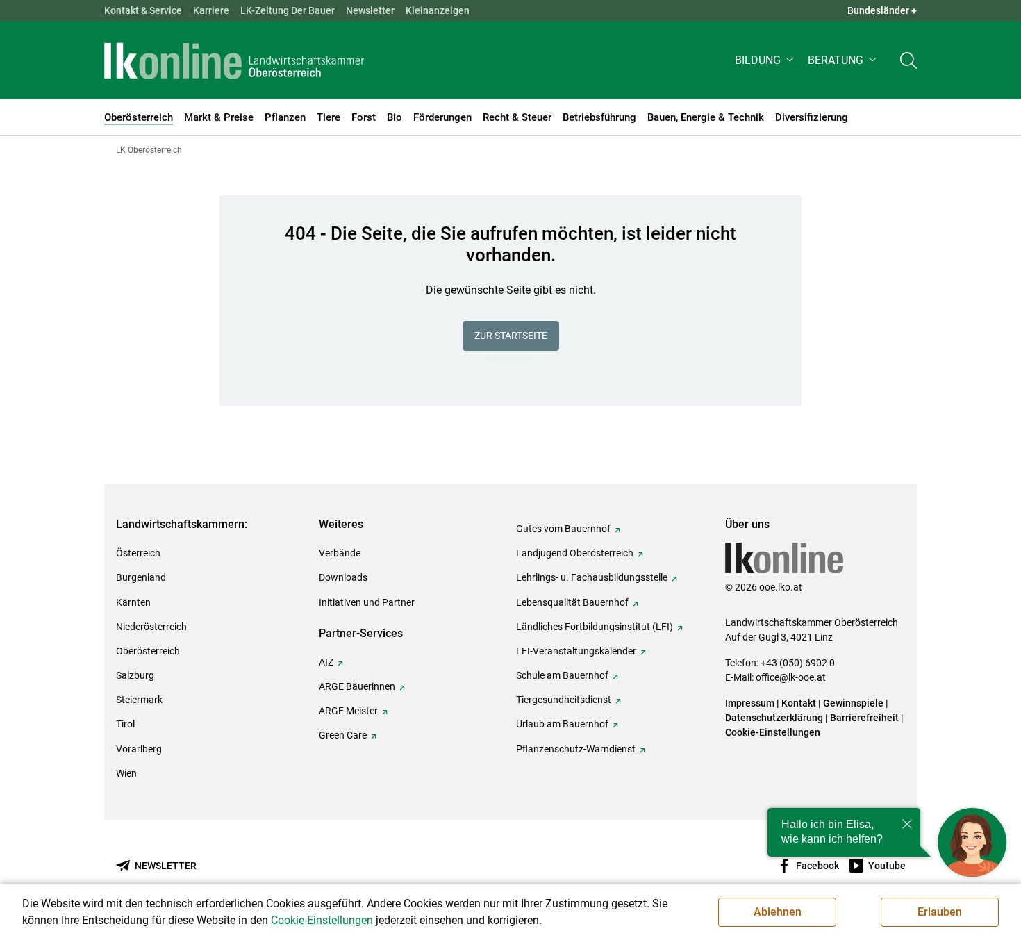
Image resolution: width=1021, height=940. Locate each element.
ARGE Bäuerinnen (357, 686)
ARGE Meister (348, 710)
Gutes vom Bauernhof (563, 528)
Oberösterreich (148, 651)
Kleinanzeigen (438, 10)
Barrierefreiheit (864, 717)
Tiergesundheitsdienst (563, 699)
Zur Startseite (510, 335)
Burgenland (141, 577)
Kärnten (133, 602)
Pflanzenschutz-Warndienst (576, 749)
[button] (765, 60)
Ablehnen (778, 911)
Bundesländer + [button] (882, 10)
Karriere (211, 10)
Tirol (125, 723)
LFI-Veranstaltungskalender (576, 651)
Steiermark (139, 699)
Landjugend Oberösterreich (574, 553)
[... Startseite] (234, 60)
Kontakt (798, 703)
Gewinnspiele (853, 703)
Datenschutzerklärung (774, 717)
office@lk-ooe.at (791, 677)
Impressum (749, 703)
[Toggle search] (908, 60)
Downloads (343, 577)
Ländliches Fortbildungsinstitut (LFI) (594, 626)
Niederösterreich (151, 626)
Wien (126, 773)
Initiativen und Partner (367, 602)
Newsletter (370, 10)
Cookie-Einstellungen (772, 732)
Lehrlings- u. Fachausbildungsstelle (591, 577)
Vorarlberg (139, 749)
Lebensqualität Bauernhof (572, 602)
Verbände (339, 553)
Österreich (138, 553)
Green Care (343, 735)
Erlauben (940, 911)
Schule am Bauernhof (562, 675)
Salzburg (135, 675)
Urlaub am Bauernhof (562, 723)
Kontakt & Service (143, 10)
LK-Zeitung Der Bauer (287, 10)
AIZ (326, 662)
